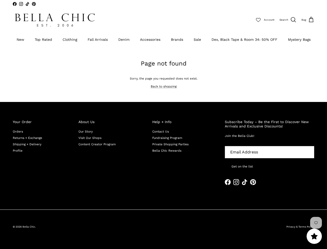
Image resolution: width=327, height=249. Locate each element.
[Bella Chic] (55, 20)
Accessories (150, 39)
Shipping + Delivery (27, 144)
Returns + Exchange (27, 138)
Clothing (70, 39)
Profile (17, 150)
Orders (18, 131)
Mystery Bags (299, 39)
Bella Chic (28, 226)
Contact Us (160, 131)
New (20, 39)
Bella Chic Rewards (166, 150)
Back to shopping (164, 86)
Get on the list (242, 166)
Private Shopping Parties (170, 144)
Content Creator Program (97, 144)
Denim (124, 39)
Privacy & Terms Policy (300, 226)
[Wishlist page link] (258, 20)
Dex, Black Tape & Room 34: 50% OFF (244, 39)
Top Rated (43, 39)
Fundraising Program (167, 138)
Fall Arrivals (98, 39)
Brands (177, 39)
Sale (197, 39)
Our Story (85, 131)
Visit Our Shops (89, 138)
